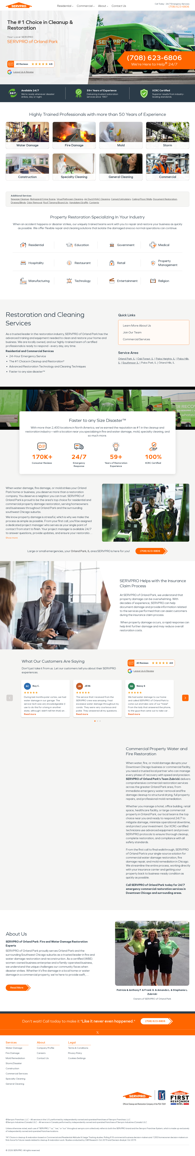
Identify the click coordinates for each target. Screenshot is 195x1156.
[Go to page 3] (100, 721)
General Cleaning (15, 1083)
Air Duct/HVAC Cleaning (97, 199)
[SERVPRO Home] (19, 5)
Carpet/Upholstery (121, 199)
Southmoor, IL (130, 362)
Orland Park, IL (126, 358)
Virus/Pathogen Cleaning (70, 199)
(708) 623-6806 (179, 6)
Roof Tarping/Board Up (55, 202)
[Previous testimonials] (9, 698)
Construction (12, 1068)
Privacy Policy (75, 1053)
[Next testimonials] (185, 698)
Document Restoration (165, 199)
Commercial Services (136, 339)
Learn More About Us (137, 325)
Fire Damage (13, 1053)
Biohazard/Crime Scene (43, 199)
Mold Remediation (15, 1058)
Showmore (12, 537)
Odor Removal (34, 202)
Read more (30, 714)
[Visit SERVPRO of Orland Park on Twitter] (97, 1032)
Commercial (85, 5)
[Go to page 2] (97, 721)
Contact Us (119, 6)
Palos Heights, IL (165, 358)
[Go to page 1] (95, 721)
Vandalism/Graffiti (78, 202)
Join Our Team (132, 332)
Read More (16, 987)
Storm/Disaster (14, 1063)
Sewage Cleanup (20, 199)
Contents (94, 202)
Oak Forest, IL (145, 358)
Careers (41, 1053)
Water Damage (14, 1048)
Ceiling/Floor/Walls (142, 199)
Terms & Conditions (78, 1048)
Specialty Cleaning (15, 1078)
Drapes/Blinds (18, 202)
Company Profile (45, 1048)
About (102, 5)
